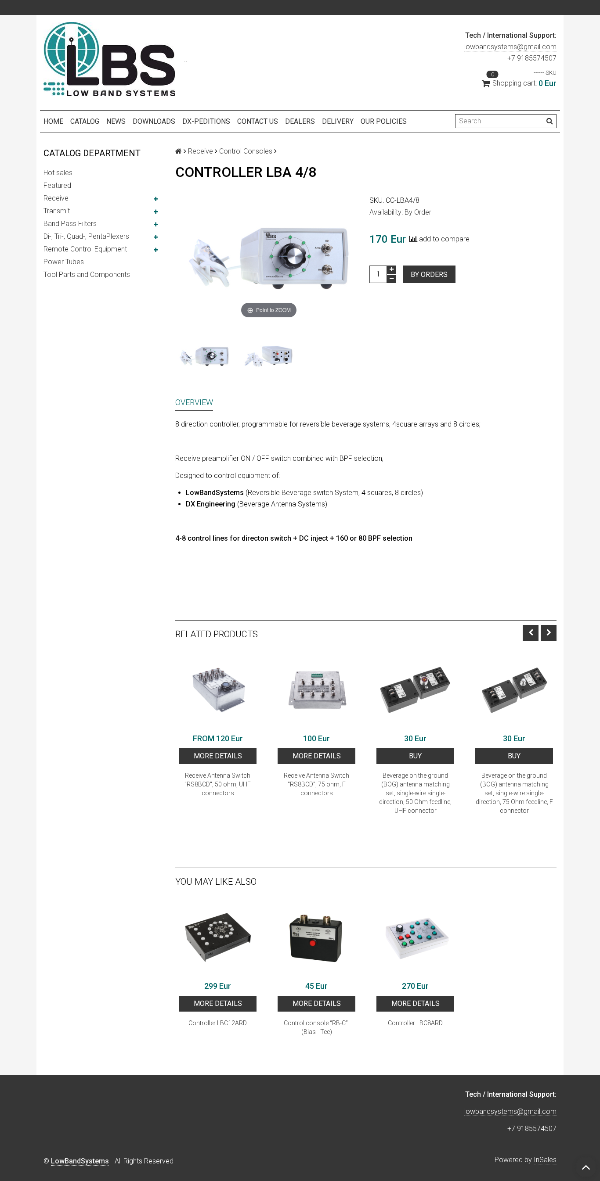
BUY (415, 756)
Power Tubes (63, 262)
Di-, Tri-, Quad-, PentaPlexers (86, 236)
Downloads (154, 121)
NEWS (116, 121)
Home (53, 121)
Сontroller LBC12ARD (217, 1023)
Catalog (84, 121)
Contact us (257, 121)
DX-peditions (206, 121)
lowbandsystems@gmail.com (510, 47)
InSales (545, 1160)
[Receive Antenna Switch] (218, 690)
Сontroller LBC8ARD (415, 1023)
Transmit (56, 211)
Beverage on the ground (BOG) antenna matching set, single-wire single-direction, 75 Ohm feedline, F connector (514, 793)
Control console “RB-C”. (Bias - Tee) (316, 1027)
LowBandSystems (80, 1161)
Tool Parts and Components (86, 274)
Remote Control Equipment (85, 249)
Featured (57, 185)
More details (218, 756)
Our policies (384, 121)
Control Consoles (245, 151)
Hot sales (57, 173)
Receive (56, 198)
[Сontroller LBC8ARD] (415, 937)
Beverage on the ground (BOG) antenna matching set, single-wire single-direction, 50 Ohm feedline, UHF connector (415, 793)
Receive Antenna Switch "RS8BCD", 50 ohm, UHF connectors (217, 784)
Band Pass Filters (70, 223)
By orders (429, 274)
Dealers (300, 121)
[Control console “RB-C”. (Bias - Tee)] (316, 937)
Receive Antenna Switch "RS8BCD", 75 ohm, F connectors (316, 784)
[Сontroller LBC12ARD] (218, 937)
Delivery (338, 121)
